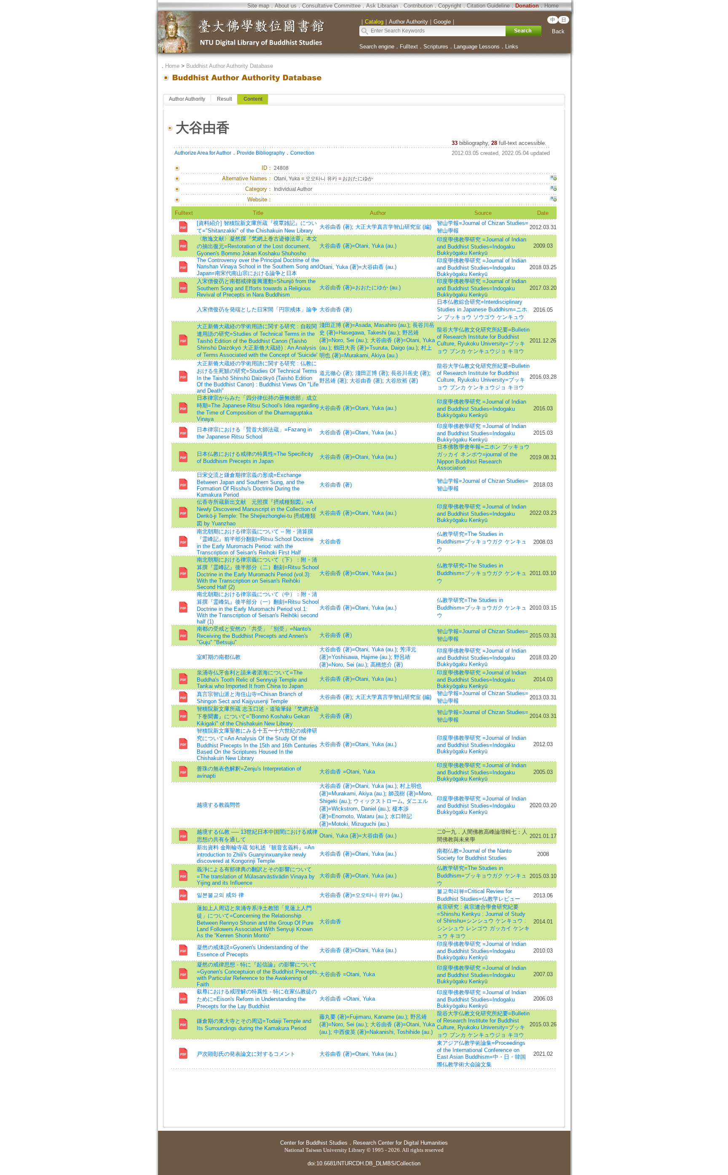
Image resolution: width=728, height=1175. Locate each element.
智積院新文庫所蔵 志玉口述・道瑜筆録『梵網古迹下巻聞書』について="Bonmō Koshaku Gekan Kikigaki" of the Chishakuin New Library (258, 716)
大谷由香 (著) (335, 227)
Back (558, 31)
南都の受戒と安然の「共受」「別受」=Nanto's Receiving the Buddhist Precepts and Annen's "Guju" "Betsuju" (254, 635)
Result (224, 99)
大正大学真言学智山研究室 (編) (393, 227)
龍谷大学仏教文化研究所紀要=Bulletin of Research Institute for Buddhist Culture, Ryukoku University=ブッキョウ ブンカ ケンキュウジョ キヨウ (483, 340)
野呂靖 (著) (332, 380)
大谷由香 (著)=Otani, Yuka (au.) (357, 246)
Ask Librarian (382, 6)
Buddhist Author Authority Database (229, 66)
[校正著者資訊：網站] (553, 200)
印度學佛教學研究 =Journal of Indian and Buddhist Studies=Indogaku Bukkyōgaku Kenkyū (481, 246)
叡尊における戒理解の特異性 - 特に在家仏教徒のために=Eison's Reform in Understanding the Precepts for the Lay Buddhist (257, 998)
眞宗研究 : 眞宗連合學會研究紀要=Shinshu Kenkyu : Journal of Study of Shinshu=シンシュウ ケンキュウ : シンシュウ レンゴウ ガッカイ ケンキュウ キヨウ (483, 921)
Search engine (376, 46)
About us (286, 6)
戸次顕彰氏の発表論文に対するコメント (246, 1054)
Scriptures (435, 46)
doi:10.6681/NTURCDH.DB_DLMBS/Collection (364, 1163)
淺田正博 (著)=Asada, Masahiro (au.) (364, 325)
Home (551, 6)
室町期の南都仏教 (219, 657)
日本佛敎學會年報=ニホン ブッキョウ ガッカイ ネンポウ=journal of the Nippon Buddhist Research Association (483, 457)
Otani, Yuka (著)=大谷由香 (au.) (357, 267)
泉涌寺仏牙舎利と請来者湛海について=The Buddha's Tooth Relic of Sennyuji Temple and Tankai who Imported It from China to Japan (252, 679)
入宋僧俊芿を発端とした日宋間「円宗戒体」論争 (257, 309)
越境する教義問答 (219, 805)
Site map (258, 6)
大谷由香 (330, 541)
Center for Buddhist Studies (314, 1143)
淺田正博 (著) (371, 373)
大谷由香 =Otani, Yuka (347, 771)
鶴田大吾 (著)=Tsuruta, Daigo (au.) (376, 348)
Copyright (449, 6)
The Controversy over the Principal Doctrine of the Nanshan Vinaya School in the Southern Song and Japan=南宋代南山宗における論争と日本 (258, 266)
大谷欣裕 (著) (401, 380)
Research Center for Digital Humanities (400, 1143)
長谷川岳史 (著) (410, 373)
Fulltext (409, 46)
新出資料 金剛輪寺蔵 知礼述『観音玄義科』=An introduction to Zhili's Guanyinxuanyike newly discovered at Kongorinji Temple (255, 854)
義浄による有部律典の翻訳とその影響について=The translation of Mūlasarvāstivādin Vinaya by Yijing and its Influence (256, 876)
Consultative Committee (331, 6)
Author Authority (187, 99)
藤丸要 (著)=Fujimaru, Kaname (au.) (363, 1017)
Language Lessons (477, 46)
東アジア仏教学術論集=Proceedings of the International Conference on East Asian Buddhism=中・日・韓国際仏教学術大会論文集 (481, 1054)
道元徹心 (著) (335, 373)
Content (253, 99)
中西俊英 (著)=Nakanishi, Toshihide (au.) (383, 1032)
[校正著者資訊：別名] (553, 179)
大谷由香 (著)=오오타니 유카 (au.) (360, 895)
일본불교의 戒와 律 (220, 895)
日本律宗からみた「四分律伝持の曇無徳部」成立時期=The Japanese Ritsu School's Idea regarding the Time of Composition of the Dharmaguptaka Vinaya (257, 408)
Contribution (418, 6)
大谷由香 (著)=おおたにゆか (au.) (360, 287)
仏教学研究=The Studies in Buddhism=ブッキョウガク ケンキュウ (482, 541)
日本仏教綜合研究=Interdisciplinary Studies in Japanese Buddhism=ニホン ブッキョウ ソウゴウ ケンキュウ (482, 309)
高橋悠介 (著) (386, 664)
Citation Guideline (488, 6)
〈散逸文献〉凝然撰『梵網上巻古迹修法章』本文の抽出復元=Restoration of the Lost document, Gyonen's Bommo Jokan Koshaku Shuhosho (257, 246)
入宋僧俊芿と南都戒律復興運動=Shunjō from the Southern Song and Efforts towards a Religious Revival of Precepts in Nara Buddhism (256, 288)
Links (511, 46)
